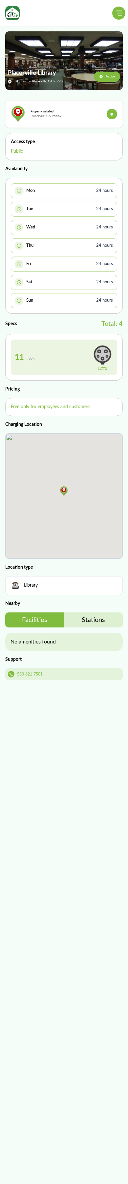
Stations (93, 620)
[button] (64, 491)
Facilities (34, 620)
